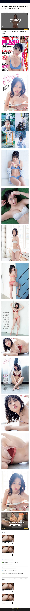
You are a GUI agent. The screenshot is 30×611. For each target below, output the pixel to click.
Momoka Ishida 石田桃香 (19, 12)
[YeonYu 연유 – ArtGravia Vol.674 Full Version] (8, 559)
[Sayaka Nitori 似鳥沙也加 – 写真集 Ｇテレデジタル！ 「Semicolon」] (10, 562)
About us (10, 608)
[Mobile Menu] (27, 1)
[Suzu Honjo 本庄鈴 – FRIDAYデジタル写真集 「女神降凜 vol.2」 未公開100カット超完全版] (13, 573)
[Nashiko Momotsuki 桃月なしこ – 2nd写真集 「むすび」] (9, 567)
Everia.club (5, 2)
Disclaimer (19, 608)
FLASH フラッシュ (8, 12)
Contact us (14, 608)
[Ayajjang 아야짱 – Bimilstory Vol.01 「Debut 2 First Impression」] (10, 570)
